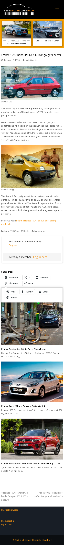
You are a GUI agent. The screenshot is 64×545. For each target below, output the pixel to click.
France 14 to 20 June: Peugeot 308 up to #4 (23, 406)
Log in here (40, 257)
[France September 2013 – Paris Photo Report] (32, 323)
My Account (7, 524)
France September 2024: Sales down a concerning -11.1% (30, 463)
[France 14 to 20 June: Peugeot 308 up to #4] (32, 382)
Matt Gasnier (32, 60)
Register (13, 245)
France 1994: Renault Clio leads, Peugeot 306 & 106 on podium (15, 496)
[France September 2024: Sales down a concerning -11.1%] (32, 439)
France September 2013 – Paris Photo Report (24, 349)
